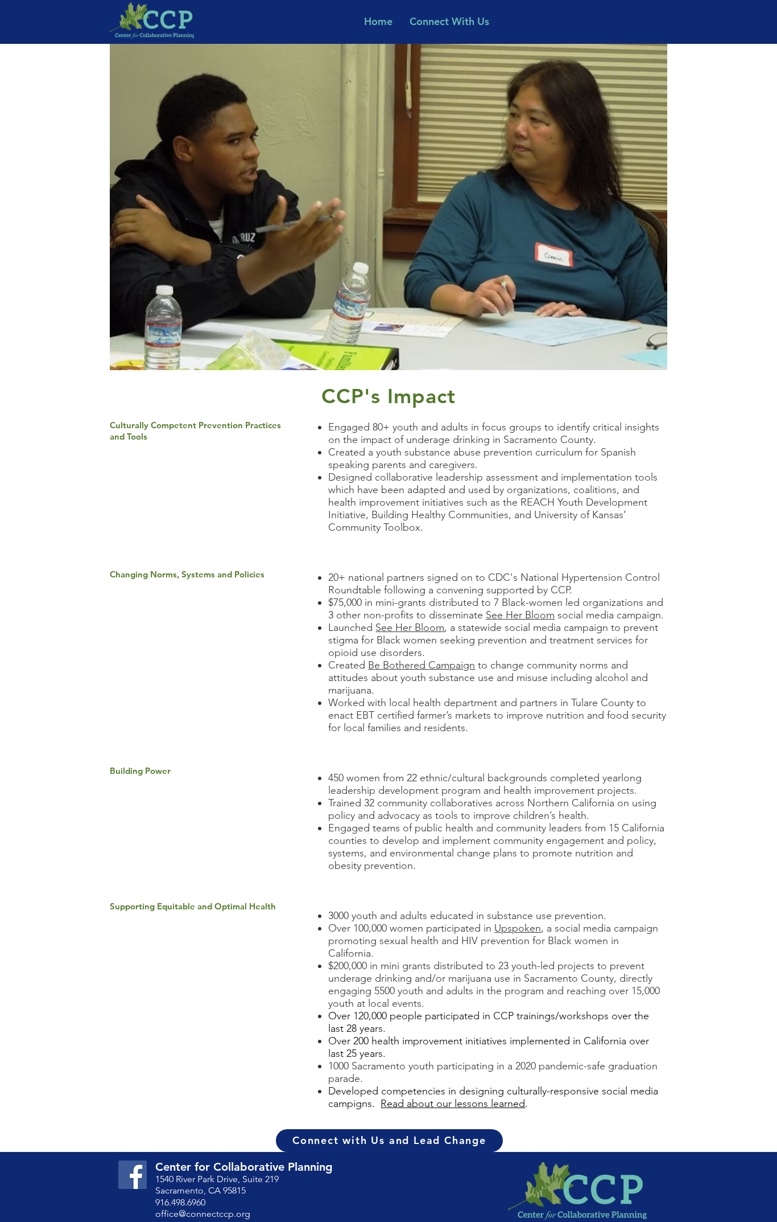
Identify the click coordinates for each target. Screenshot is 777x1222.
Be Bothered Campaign (421, 665)
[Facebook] (132, 1175)
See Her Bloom (520, 615)
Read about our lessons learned (453, 1103)
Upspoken (517, 928)
